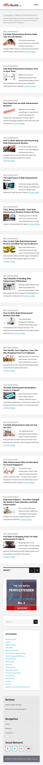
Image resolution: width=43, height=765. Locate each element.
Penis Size (8, 664)
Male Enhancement (10, 31)
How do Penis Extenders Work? (15, 709)
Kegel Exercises (10, 645)
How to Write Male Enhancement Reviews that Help (18, 314)
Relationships (10, 678)
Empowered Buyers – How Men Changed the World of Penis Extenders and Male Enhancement (21, 502)
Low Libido (9, 648)
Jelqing (7, 642)
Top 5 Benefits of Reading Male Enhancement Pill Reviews (17, 279)
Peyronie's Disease (11, 670)
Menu (36, 5)
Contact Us (9, 733)
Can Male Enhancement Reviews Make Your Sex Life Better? (20, 35)
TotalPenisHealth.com (19, 759)
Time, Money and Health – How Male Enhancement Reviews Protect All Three (21, 210)
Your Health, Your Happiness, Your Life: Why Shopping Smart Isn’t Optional (20, 351)
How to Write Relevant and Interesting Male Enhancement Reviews (20, 141)
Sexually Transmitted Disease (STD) (17, 687)
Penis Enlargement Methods (15, 656)
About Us (8, 728)
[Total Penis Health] (21, 595)
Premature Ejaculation (13, 673)
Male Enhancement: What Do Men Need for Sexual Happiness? (20, 463)
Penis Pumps (9, 662)
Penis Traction (10, 667)
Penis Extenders (10, 659)
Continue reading (30, 52)
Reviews (8, 681)
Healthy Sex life (10, 639)
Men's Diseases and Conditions (15, 653)
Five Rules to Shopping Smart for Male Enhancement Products (20, 537)
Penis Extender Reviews (13, 705)
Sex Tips (8, 684)
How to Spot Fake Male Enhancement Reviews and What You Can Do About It (20, 242)
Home (7, 724)
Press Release (10, 676)
